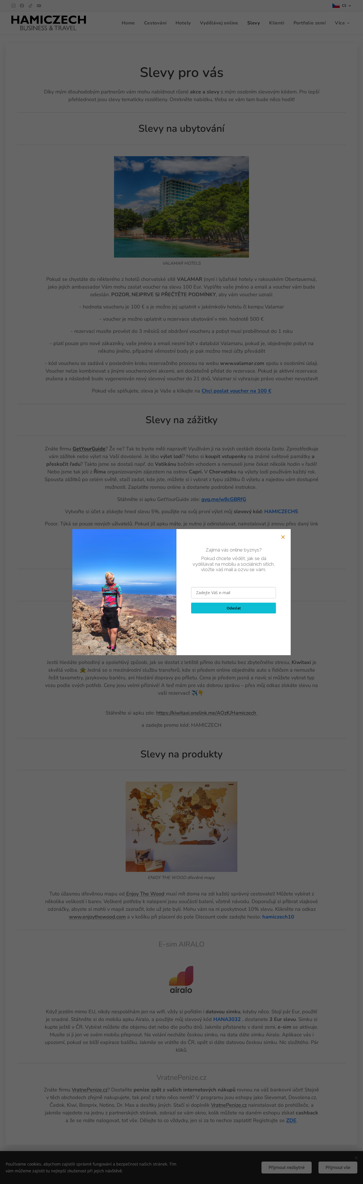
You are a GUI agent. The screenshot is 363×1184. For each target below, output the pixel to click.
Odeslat (234, 608)
